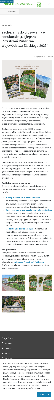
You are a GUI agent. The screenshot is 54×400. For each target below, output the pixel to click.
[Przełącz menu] (48, 4)
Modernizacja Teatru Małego (19, 228)
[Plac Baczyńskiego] (13, 283)
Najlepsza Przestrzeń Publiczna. (29, 262)
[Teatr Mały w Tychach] (13, 304)
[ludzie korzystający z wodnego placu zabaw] (40, 283)
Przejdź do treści (6, 2)
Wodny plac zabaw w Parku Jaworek (23, 197)
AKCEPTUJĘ (43, 394)
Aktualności (12, 11)
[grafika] (27, 81)
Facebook (8, 343)
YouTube (7, 353)
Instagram (8, 358)
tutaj (15, 382)
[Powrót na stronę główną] (3, 11)
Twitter (7, 348)
